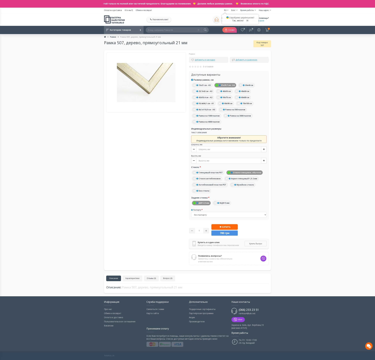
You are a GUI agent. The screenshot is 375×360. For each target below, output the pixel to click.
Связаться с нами (155, 309)
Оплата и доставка (113, 10)
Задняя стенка (199, 197)
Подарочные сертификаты (202, 309)
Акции (192, 317)
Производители (197, 321)
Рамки (113, 37)
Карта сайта (152, 313)
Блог (233, 10)
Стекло (195, 167)
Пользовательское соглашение (119, 321)
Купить (226, 227)
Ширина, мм (196, 144)
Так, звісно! (237, 20)
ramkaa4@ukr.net (247, 313)
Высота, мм (196, 156)
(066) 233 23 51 (257, 21)
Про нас (108, 309)
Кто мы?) (129, 10)
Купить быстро (255, 243)
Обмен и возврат (144, 10)
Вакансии (108, 325)
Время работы (247, 10)
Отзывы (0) (151, 278)
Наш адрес (264, 10)
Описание (113, 278)
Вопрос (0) (167, 278)
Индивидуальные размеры (206, 128)
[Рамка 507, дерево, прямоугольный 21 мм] (146, 82)
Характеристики (132, 278)
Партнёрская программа (201, 313)
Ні (247, 20)
